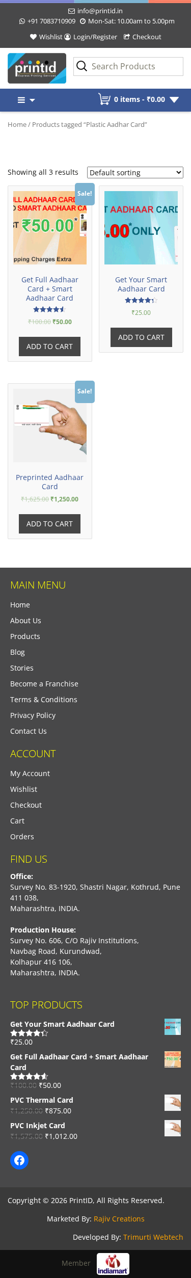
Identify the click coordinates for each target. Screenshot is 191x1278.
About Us (25, 620)
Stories (22, 668)
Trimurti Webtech (153, 1237)
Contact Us (28, 731)
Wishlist (51, 36)
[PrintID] (24, 68)
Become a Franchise (44, 683)
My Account (30, 773)
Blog (17, 652)
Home (17, 124)
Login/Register (95, 36)
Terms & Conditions (43, 699)
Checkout (146, 36)
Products (25, 636)
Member (79, 1263)
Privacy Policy (33, 715)
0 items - (139, 99)
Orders (22, 836)
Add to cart (49, 346)
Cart (17, 821)
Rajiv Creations (119, 1218)
